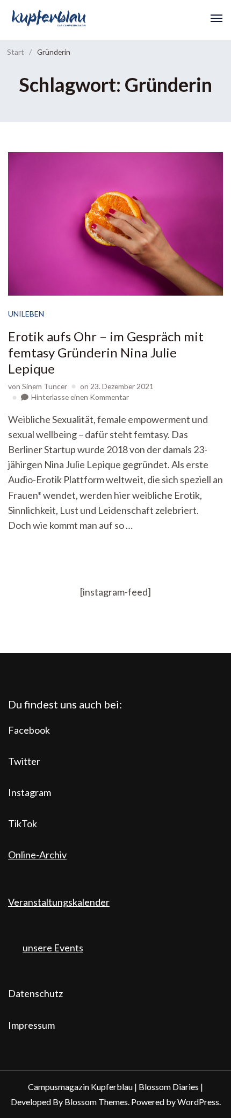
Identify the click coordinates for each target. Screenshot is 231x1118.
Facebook (29, 730)
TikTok (22, 823)
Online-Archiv (37, 855)
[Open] (216, 18)
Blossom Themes (96, 1101)
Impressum (31, 1025)
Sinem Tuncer (44, 386)
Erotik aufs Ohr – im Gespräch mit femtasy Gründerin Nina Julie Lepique (106, 352)
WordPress (198, 1101)
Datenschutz (35, 993)
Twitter (24, 761)
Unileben (26, 313)
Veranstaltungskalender (59, 902)
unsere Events (53, 948)
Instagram (29, 792)
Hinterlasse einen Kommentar (80, 397)
